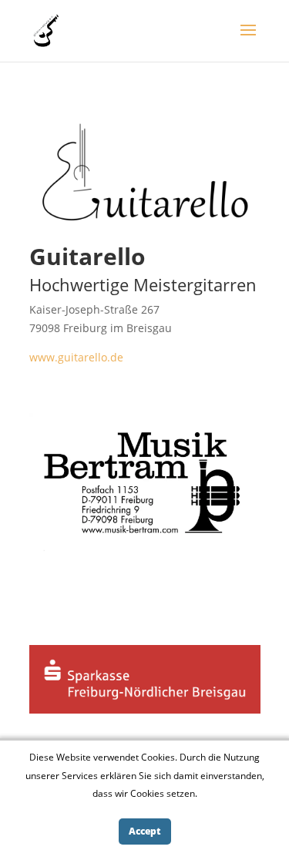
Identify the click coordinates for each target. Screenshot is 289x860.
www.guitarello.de (76, 357)
